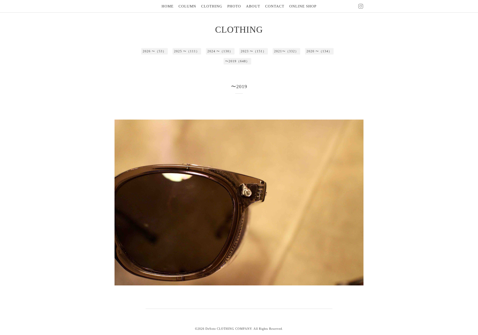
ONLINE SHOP (302, 6)
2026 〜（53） (154, 51)
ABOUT (253, 6)
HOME (168, 6)
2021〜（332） (286, 51)
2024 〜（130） (220, 51)
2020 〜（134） (319, 51)
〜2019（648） (237, 61)
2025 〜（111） (186, 51)
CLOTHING (211, 6)
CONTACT (274, 6)
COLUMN (187, 6)
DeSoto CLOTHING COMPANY (228, 329)
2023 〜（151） (253, 51)
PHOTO (234, 6)
